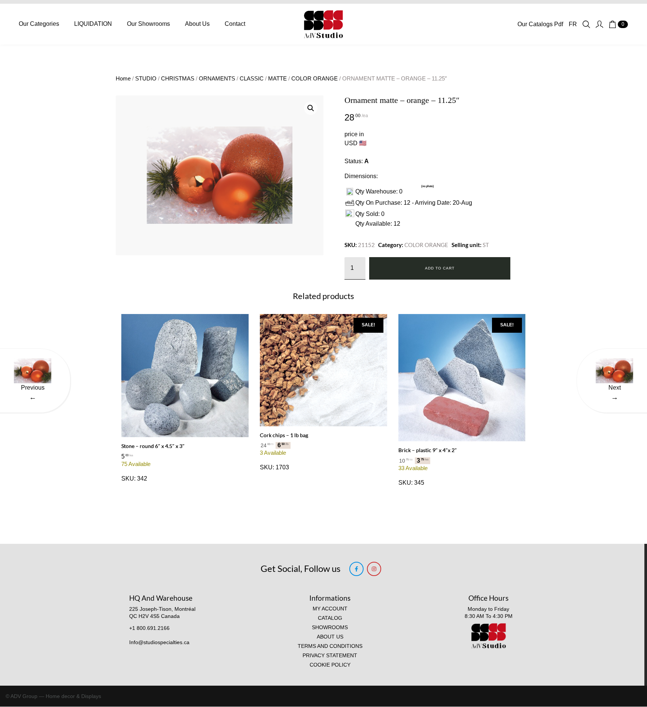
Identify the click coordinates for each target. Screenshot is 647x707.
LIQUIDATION (93, 24)
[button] (311, 108)
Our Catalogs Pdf (540, 24)
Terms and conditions (330, 646)
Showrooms (330, 627)
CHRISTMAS (177, 79)
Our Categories (39, 24)
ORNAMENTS (217, 79)
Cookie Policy (330, 665)
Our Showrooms (148, 24)
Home (123, 79)
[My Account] (599, 24)
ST (486, 244)
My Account (330, 609)
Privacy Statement (330, 655)
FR (573, 24)
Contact (235, 24)
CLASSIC (252, 79)
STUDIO (146, 79)
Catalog (330, 618)
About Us (197, 24)
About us (330, 637)
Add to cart (440, 268)
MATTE (277, 79)
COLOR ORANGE (314, 79)
